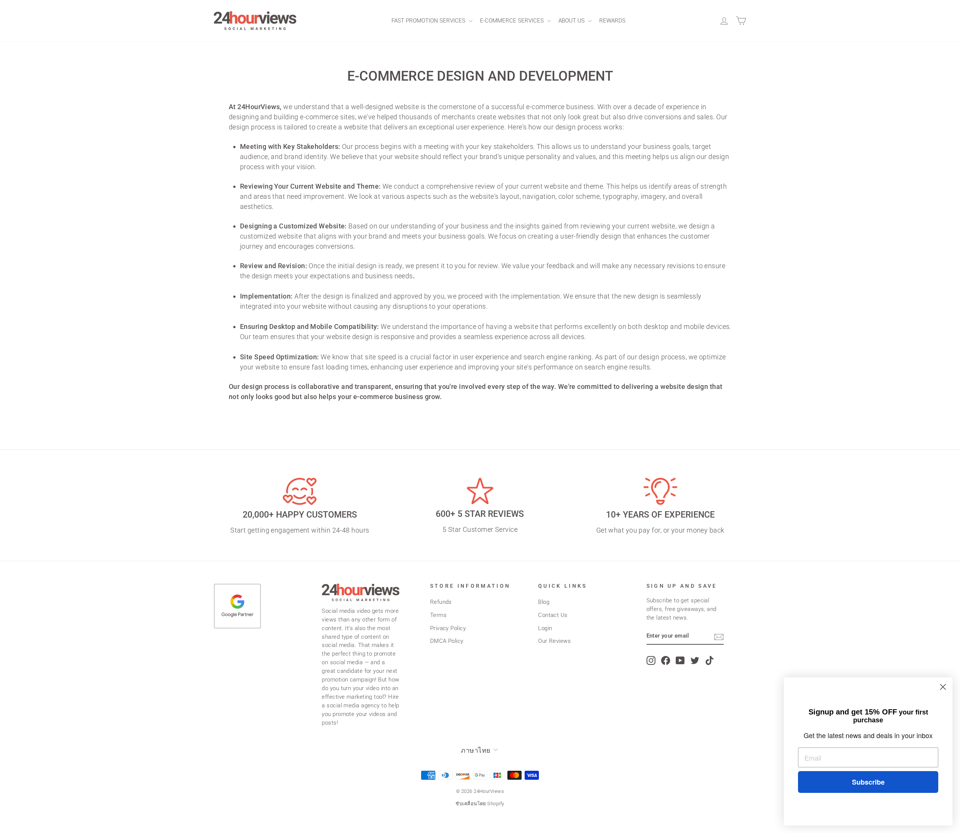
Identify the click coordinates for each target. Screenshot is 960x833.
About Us (572, 20)
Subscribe (868, 782)
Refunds (441, 602)
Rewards (612, 20)
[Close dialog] (943, 686)
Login (545, 628)
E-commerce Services (512, 20)
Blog (543, 602)
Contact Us (553, 615)
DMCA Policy (447, 641)
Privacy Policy (448, 628)
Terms (438, 615)
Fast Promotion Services (429, 20)
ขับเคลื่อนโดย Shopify (480, 803)
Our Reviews (554, 641)
